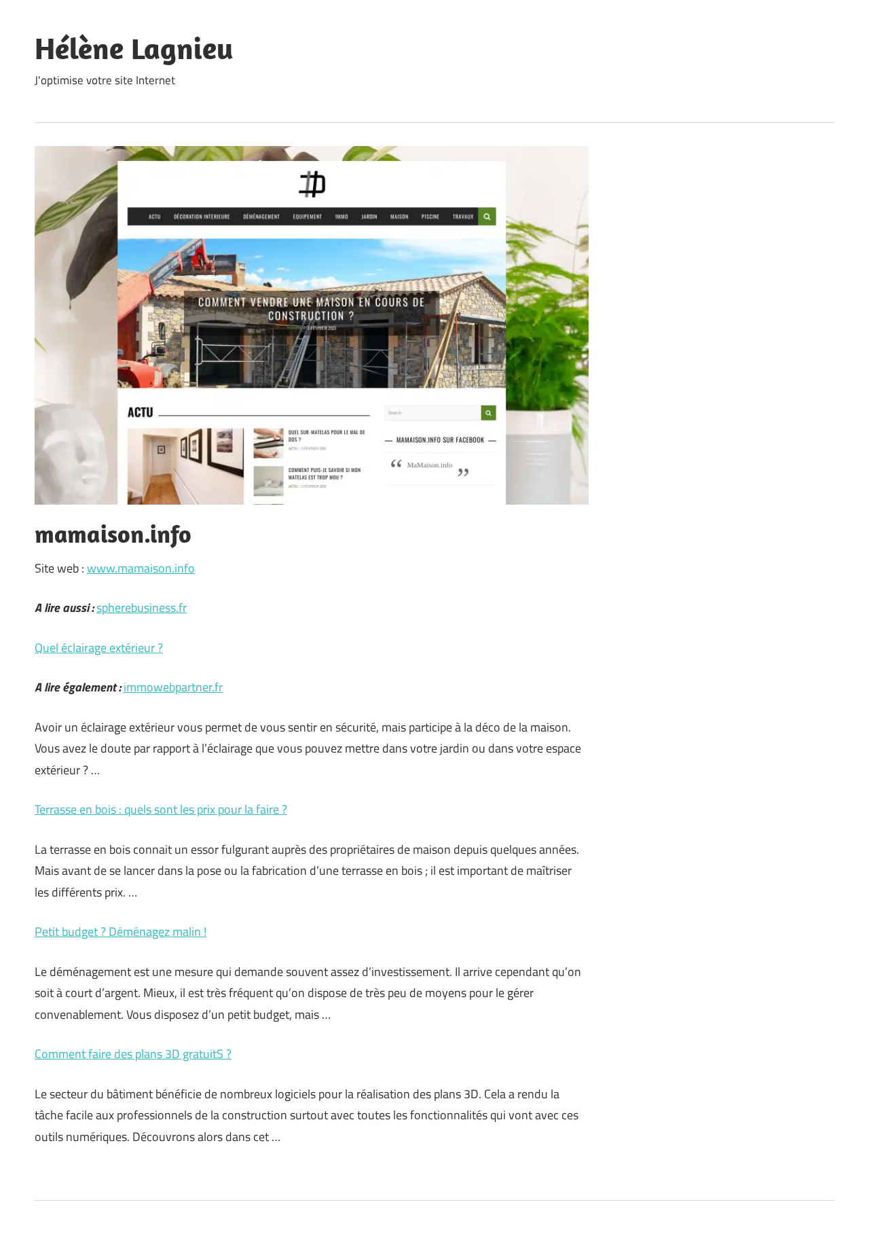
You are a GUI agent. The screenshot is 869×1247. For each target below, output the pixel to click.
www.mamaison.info (141, 568)
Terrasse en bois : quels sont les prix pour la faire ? (161, 809)
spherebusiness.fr (141, 607)
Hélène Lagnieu (134, 48)
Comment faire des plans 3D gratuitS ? (133, 1054)
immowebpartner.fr (173, 687)
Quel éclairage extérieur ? (99, 647)
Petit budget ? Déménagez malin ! (120, 931)
